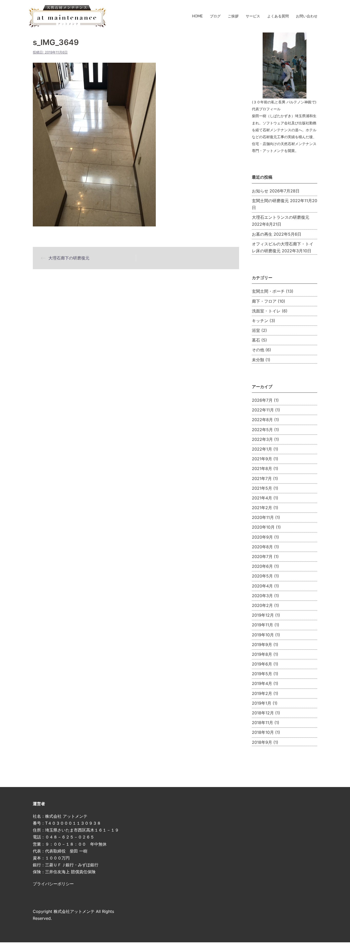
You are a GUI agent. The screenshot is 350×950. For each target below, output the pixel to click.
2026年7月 (262, 400)
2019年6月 (262, 664)
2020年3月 (262, 595)
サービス (253, 16)
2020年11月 (263, 517)
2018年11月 (262, 722)
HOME (197, 16)
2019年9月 (262, 644)
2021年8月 (262, 468)
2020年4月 (262, 585)
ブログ (215, 16)
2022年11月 (263, 409)
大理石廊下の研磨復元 (68, 257)
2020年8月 (262, 546)
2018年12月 (263, 712)
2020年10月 (263, 527)
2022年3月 (262, 439)
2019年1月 (261, 703)
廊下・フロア (264, 301)
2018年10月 (263, 732)
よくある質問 (278, 16)
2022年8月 (262, 419)
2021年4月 (262, 497)
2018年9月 (262, 742)
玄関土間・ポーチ (268, 291)
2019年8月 (262, 654)
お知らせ (260, 190)
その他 (258, 349)
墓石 (256, 340)
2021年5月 (262, 488)
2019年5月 (262, 673)
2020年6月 (262, 566)
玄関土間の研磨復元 (270, 200)
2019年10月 (263, 634)
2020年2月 (262, 605)
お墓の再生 (262, 234)
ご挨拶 (233, 16)
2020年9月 (262, 537)
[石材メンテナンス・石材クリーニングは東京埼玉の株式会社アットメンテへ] (67, 15)
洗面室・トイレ (266, 310)
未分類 (258, 359)
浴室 (256, 330)
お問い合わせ (306, 16)
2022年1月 (262, 449)
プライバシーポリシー (53, 883)
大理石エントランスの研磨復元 (280, 217)
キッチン (260, 320)
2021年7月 (262, 478)
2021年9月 (262, 458)
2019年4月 (262, 683)
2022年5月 (262, 429)
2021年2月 (262, 507)
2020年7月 (262, 556)
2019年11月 (262, 624)
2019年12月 (263, 615)
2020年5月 (262, 575)
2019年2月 (262, 693)
